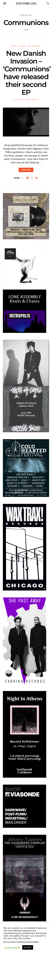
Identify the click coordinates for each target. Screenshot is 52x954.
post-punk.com (32, 100)
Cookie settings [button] (12, 947)
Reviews (21, 46)
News (13, 46)
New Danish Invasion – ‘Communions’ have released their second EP (27, 72)
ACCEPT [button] (27, 947)
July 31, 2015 (18, 100)
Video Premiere (34, 46)
